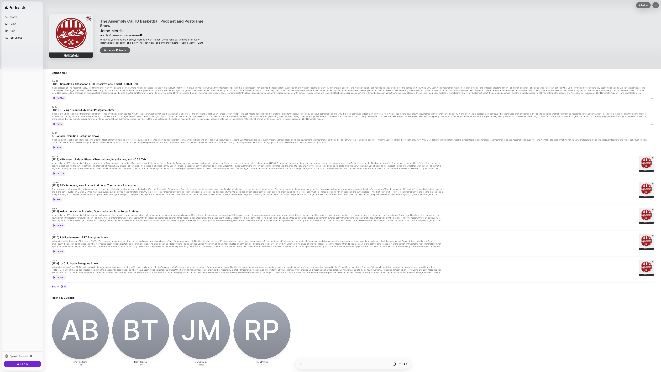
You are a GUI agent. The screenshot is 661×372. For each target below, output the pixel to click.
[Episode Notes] (394, 364)
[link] (60, 73)
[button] (22, 17)
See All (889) (59, 286)
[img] (15, 7)
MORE (200, 43)
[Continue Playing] (400, 364)
